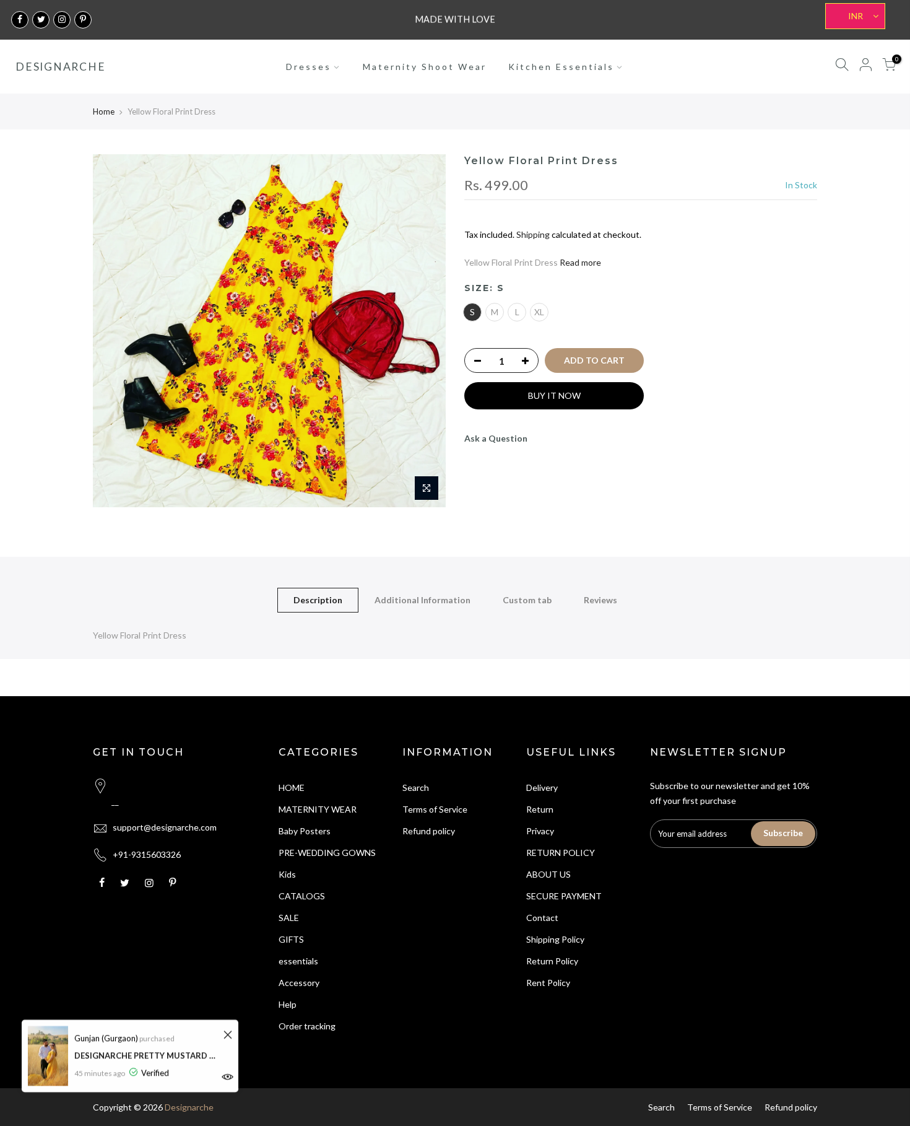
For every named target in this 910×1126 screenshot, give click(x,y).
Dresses (308, 66)
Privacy (540, 831)
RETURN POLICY (560, 852)
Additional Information (422, 600)
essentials (298, 961)
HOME (292, 787)
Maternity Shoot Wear (425, 66)
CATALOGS (302, 896)
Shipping (533, 234)
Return (539, 809)
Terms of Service (434, 809)
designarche (60, 66)
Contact (542, 917)
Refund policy (428, 831)
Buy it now (554, 395)
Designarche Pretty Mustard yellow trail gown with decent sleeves (147, 1055)
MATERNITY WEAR (318, 809)
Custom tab (527, 600)
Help (288, 1004)
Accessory (299, 982)
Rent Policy (548, 982)
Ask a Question (495, 438)
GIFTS (291, 939)
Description (317, 600)
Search (415, 787)
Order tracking (307, 1026)
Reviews (600, 600)
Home (104, 111)
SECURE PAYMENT (564, 896)
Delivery (542, 787)
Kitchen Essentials (561, 66)
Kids (287, 874)
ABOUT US (548, 874)
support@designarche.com (165, 827)
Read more (579, 262)
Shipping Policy (555, 939)
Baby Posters (305, 831)
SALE (289, 917)
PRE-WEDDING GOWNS (327, 852)
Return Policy (552, 961)
